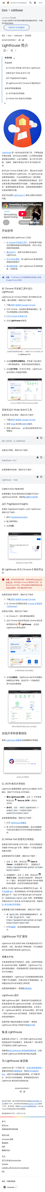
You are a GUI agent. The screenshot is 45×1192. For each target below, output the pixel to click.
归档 (3, 1146)
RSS (3, 1171)
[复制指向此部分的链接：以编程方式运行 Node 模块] (26, 489)
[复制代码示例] (41, 438)
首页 (3, 35)
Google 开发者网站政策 (28, 1106)
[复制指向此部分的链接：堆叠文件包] (15, 957)
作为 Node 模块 (12, 259)
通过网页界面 (12, 266)
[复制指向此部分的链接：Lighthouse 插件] (21, 995)
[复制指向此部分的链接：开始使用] (15, 231)
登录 (40, 3)
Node (13, 424)
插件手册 (31, 1025)
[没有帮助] (23, 40)
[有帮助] (19, 40)
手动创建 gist (7, 891)
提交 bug (5, 1125)
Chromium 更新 (7, 1139)
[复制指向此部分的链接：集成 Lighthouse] (24, 1032)
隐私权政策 (11, 1181)
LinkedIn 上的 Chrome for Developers (15, 1168)
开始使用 (28, 35)
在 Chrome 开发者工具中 (16, 242)
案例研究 (5, 1143)
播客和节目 (6, 1150)
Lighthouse (17, 10)
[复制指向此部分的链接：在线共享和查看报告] (29, 733)
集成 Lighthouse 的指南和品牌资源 (21, 1050)
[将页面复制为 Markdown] (12, 51)
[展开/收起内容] (14, 58)
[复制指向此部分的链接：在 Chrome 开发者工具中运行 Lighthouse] (16, 292)
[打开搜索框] (30, 2)
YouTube (5, 1164)
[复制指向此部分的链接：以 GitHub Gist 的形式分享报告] (36, 839)
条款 (3, 1181)
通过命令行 (11, 252)
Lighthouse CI (19, 195)
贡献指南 (27, 988)
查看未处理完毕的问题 (10, 1129)
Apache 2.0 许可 (33, 1104)
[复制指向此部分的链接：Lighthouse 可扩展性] (30, 936)
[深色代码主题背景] (37, 438)
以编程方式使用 (31, 497)
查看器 (13, 927)
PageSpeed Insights (19, 517)
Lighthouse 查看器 (13, 740)
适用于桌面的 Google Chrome (22, 305)
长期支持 (25, 424)
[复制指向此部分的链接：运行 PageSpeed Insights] (30, 504)
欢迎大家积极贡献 (34, 1068)
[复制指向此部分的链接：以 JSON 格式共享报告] (27, 783)
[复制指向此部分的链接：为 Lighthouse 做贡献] (30, 1061)
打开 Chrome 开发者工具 (16, 316)
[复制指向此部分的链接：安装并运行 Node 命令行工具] (34, 410)
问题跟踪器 (17, 1071)
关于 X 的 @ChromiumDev (11, 1160)
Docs (4, 10)
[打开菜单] (3, 3)
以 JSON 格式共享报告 (11, 904)
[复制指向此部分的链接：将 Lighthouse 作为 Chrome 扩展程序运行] (6, 573)
